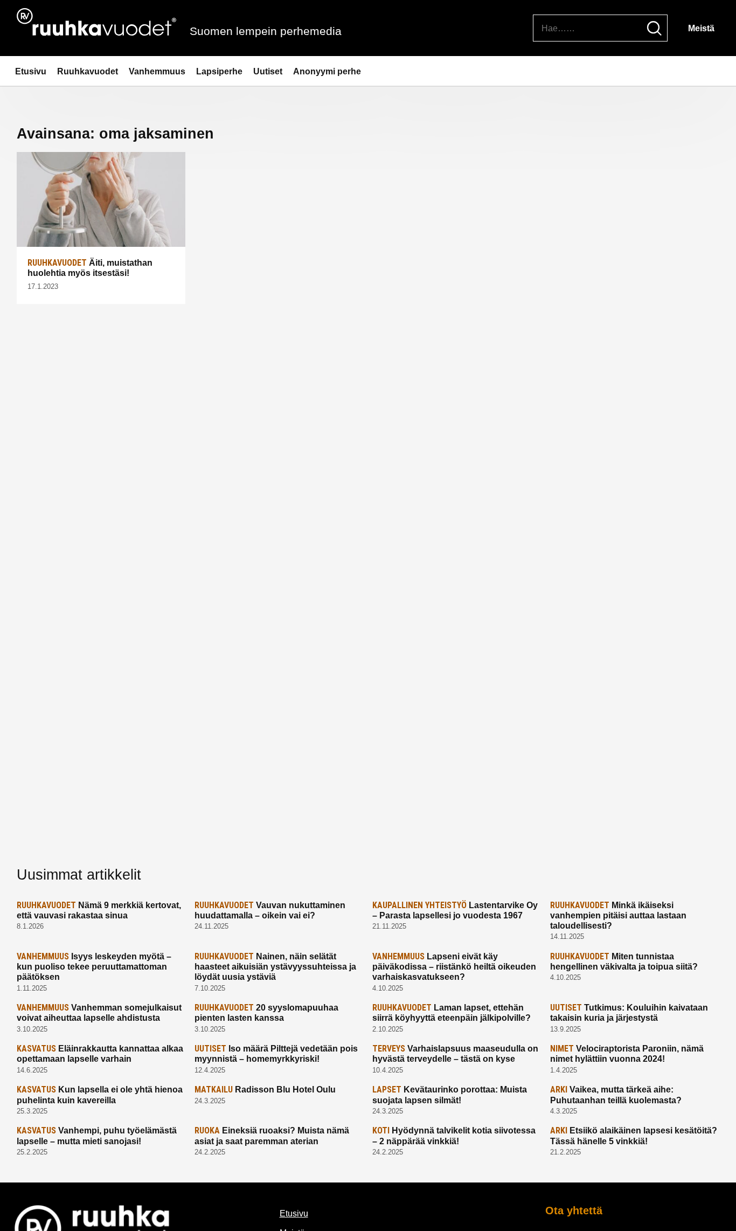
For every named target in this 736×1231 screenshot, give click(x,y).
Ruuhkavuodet (87, 71)
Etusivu (30, 71)
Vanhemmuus (157, 71)
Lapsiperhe (219, 71)
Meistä (701, 28)
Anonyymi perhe (327, 71)
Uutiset (267, 71)
